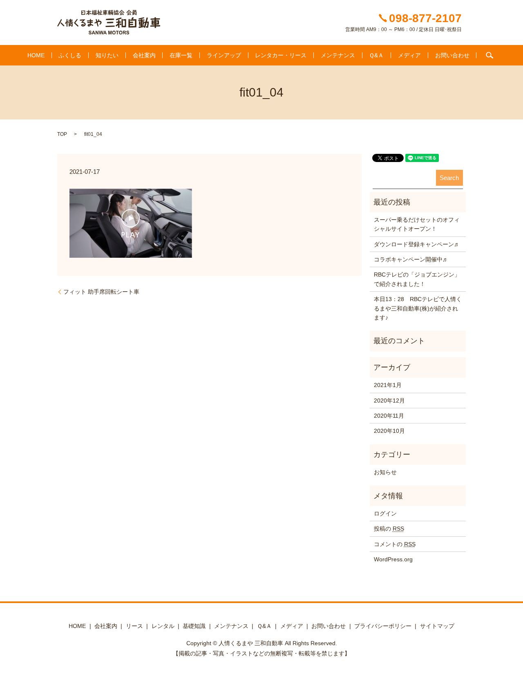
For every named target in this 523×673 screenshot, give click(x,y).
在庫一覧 (181, 55)
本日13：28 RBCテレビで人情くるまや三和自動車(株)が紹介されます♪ (418, 308)
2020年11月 (389, 415)
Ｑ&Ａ (376, 55)
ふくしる (69, 55)
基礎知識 (194, 626)
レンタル (163, 626)
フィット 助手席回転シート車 (101, 291)
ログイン (385, 513)
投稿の (389, 528)
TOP (62, 134)
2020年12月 (389, 400)
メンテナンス (338, 55)
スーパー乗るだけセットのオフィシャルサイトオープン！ (417, 224)
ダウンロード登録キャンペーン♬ (417, 244)
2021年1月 (388, 385)
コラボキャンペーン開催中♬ (411, 259)
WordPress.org (393, 559)
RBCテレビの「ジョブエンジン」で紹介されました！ (417, 279)
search (489, 55)
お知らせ (385, 472)
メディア (409, 55)
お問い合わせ (452, 55)
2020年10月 (389, 431)
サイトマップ (437, 626)
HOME (36, 55)
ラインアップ (224, 55)
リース (134, 626)
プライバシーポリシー (382, 626)
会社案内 (144, 55)
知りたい (107, 55)
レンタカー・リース (280, 55)
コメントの (395, 544)
